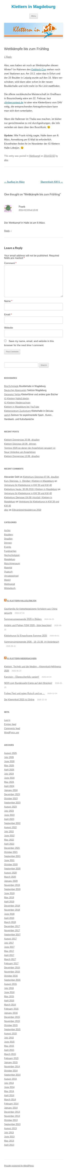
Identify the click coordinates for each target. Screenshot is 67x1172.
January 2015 (11, 1062)
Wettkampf (34, 156)
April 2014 (9, 1095)
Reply (7, 231)
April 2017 (9, 955)
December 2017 (12, 926)
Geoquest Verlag (12, 394)
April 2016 (9, 1000)
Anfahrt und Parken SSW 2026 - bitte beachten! (28, 625)
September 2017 (12, 934)
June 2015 (9, 1042)
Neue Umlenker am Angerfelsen (20, 452)
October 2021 (11, 852)
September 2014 (12, 1075)
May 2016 (9, 996)
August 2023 (10, 807)
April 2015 (9, 1050)
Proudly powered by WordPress (19, 1166)
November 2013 (12, 1116)
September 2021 (12, 856)
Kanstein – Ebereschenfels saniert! (21, 677)
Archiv (7, 530)
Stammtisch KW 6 (52, 181)
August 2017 (10, 938)
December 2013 (12, 1112)
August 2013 (10, 1128)
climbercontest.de (13, 102)
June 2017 (9, 947)
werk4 (7, 415)
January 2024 (11, 790)
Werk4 (7, 580)
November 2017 (12, 930)
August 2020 (10, 872)
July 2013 (9, 1132)
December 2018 (12, 905)
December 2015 (12, 1017)
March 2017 (10, 959)
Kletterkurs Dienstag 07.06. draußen (41, 477)
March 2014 (10, 1099)
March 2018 (10, 922)
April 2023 (9, 819)
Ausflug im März (14, 181)
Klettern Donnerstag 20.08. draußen (22, 439)
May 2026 (9, 765)
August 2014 (10, 1079)
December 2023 (12, 794)
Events (7, 547)
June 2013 (9, 1136)
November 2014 (12, 1066)
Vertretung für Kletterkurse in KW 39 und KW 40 (28, 485)
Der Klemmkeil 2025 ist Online (19, 699)
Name (8, 301)
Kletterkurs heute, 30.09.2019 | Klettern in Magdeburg (30, 489)
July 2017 (9, 943)
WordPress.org (11, 732)
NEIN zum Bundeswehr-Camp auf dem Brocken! (28, 683)
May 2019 (9, 897)
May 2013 (9, 1141)
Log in (7, 720)
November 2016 (12, 971)
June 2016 (9, 992)
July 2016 (9, 988)
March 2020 (10, 877)
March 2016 (10, 1004)
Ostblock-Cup (38, 69)
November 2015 (12, 1021)
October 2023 (11, 798)
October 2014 (11, 1070)
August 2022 (10, 827)
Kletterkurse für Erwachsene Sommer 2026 (25, 635)
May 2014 (9, 1091)
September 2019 (12, 889)
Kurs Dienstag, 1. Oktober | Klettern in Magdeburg (29, 481)
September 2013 (12, 1124)
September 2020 (12, 868)
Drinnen (8, 543)
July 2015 (9, 1037)
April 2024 (9, 786)
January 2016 (11, 1013)
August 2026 (10, 753)
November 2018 (12, 910)
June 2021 (9, 860)
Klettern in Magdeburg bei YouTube (21, 407)
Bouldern (8, 534)
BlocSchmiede (11, 386)
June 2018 (9, 914)
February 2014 (11, 1103)
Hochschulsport (12, 555)
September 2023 (12, 802)
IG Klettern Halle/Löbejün (16, 398)
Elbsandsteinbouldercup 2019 (26, 510)
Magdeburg (9, 559)
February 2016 (11, 1009)
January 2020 (11, 881)
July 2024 (9, 774)
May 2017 (9, 951)
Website (8, 327)
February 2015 (11, 1058)
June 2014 (9, 1087)
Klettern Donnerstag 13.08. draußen (22, 456)
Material (8, 567)
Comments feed (12, 728)
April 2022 (9, 844)
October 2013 (11, 1120)
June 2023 (9, 815)
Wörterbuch (9, 588)
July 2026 (9, 757)
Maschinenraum (12, 563)
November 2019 (12, 885)
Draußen (8, 538)
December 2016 (12, 967)
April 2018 (9, 918)
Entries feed (10, 724)
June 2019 (9, 893)
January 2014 (11, 1108)
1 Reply (8, 57)
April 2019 (9, 901)
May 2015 (9, 1046)
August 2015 (10, 1033)
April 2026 (9, 769)
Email (8, 314)
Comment (10, 263)
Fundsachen (10, 551)
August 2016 (10, 984)
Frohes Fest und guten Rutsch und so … (24, 693)
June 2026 (9, 761)
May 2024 (9, 782)
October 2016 (11, 976)
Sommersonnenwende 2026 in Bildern (23, 619)
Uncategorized (11, 576)
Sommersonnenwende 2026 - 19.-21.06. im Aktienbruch (31, 642)
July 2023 (9, 811)
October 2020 (11, 864)
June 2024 (9, 778)
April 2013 (9, 1145)
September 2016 (12, 980)
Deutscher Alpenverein (15, 390)
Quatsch (8, 571)
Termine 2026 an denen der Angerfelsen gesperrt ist (29, 448)
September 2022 (12, 823)
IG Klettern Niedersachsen (17, 402)
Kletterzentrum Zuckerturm (17, 411)
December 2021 (12, 848)
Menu (33, 16)
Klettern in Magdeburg (33, 6)
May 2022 (9, 839)
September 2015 (12, 1029)
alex (6, 160)
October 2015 (11, 1025)
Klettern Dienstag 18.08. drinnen (20, 444)
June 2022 (9, 835)
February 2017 (11, 963)
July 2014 (9, 1083)
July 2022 (9, 831)
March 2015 (10, 1054)
